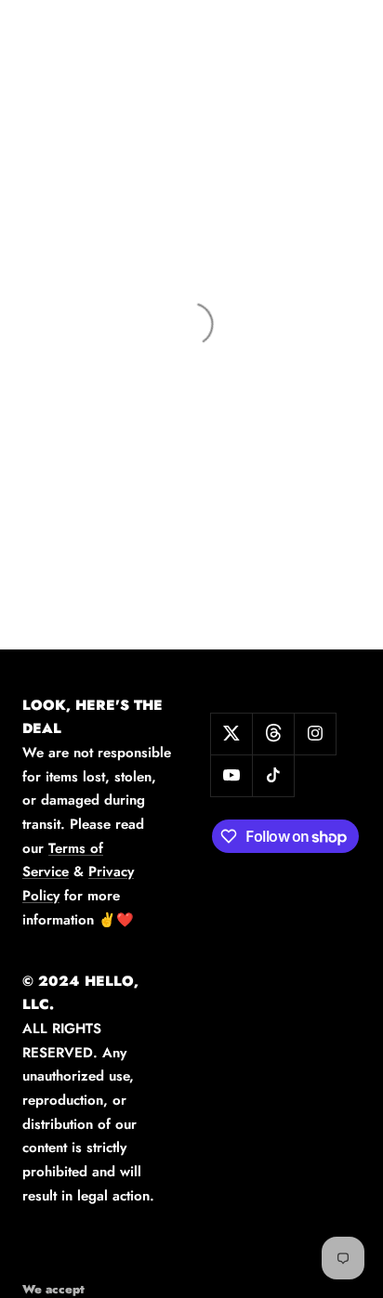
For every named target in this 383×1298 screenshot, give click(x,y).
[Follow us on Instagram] (315, 733)
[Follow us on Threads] (273, 733)
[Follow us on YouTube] (231, 775)
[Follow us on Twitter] (231, 733)
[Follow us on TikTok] (273, 775)
